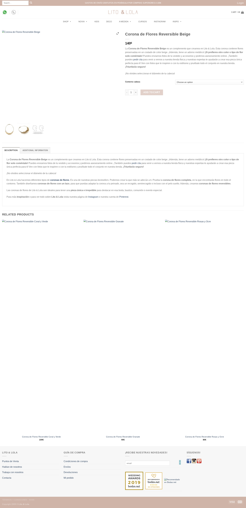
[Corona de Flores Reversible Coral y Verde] (41, 327)
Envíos (67, 467)
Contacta (6, 478)
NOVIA (81, 21)
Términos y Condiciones (14, 500)
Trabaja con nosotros (12, 472)
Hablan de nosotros (12, 467)
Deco (109, 21)
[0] (134, 480)
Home (31, 500)
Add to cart (151, 92)
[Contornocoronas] (38, 129)
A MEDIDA (123, 21)
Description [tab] (11, 150)
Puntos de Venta (10, 461)
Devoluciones (71, 472)
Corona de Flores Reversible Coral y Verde (41, 437)
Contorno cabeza (132, 82)
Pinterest (123, 197)
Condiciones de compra (76, 461)
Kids (97, 21)
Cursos (142, 21)
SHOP (65, 21)
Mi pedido (69, 478)
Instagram (160, 21)
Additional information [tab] (35, 150)
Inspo (176, 21)
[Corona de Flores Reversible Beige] (9, 129)
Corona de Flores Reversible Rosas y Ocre (204, 437)
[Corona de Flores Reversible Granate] (123, 327)
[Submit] (31, 3)
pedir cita (138, 59)
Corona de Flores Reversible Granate (123, 437)
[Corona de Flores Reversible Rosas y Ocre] (204, 327)
